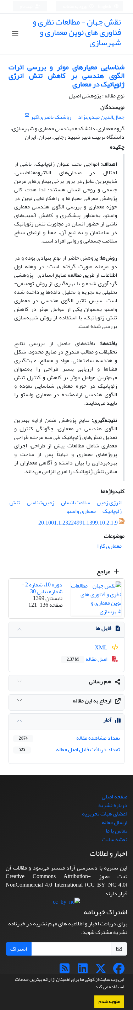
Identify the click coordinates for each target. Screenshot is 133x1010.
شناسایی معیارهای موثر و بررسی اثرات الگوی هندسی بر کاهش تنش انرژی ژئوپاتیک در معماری (66, 75)
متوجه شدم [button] (109, 1001)
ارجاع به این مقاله (92, 700)
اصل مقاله (88, 659)
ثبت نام (26, 6)
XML (102, 647)
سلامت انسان (75, 502)
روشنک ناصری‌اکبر (51, 117)
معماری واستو (81, 511)
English (105, 6)
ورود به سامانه (75, 6)
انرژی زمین (109, 502)
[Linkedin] (82, 971)
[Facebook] (118, 971)
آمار (107, 719)
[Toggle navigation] (15, 34)
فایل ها (103, 628)
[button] (92, 988)
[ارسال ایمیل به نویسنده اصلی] (26, 115)
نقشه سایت (114, 839)
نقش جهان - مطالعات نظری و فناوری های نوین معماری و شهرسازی (77, 32)
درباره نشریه (112, 805)
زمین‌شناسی (40, 502)
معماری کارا (109, 546)
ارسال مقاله (114, 822)
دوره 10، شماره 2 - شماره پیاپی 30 (41, 588)
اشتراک (18, 948)
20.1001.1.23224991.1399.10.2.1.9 (78, 523)
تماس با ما (116, 830)
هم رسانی (100, 681)
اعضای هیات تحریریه (104, 813)
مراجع (104, 571)
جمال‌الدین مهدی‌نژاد (101, 117)
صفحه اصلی (114, 796)
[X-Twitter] (100, 971)
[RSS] (64, 971)
